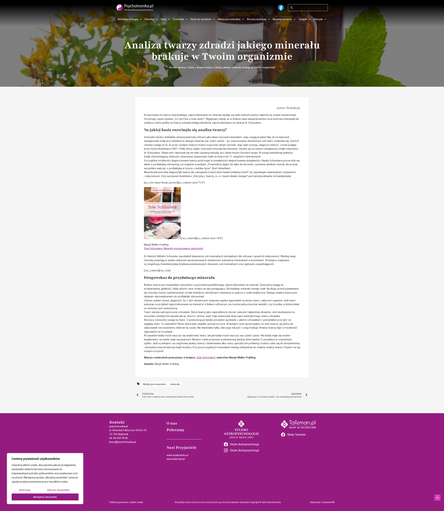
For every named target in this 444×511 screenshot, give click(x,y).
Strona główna (177, 67)
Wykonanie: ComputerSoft (322, 502)
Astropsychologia (128, 19)
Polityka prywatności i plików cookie (126, 502)
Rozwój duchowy (256, 19)
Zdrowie (318, 19)
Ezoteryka (178, 19)
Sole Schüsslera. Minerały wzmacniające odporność (173, 248)
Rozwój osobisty (282, 19)
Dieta (163, 19)
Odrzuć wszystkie (58, 490)
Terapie (302, 19)
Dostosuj (25, 490)
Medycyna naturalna (229, 19)
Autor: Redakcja (288, 108)
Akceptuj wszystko (45, 497)
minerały (175, 384)
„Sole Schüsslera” (206, 357)
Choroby (149, 19)
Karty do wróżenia (201, 19)
